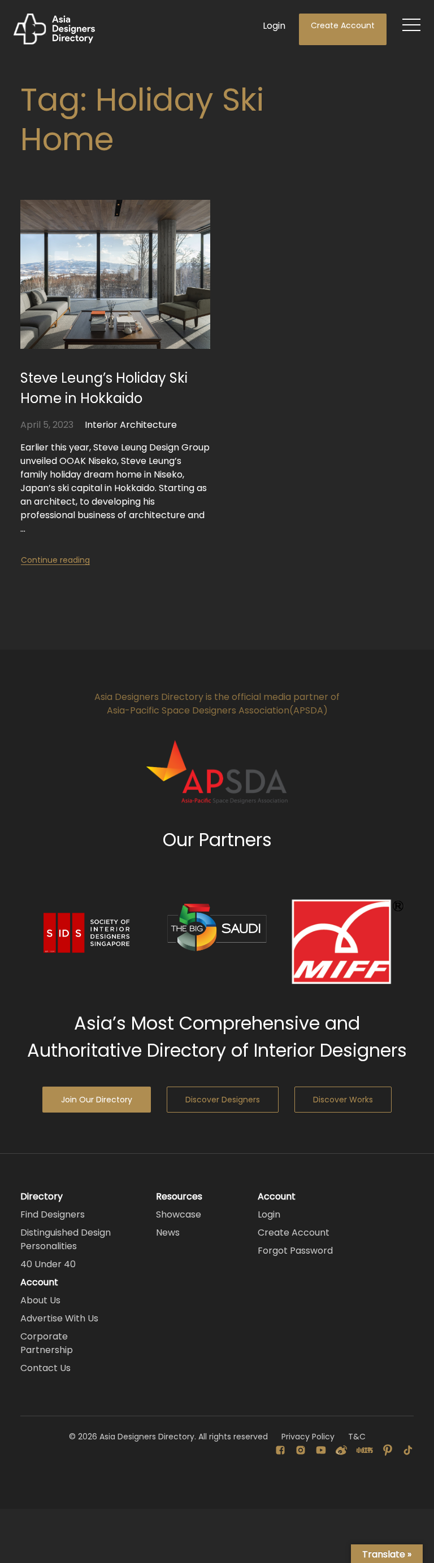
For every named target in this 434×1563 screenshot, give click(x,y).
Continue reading (55, 560)
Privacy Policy (308, 1436)
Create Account (343, 25)
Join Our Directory (96, 1099)
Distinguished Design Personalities (65, 1239)
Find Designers (52, 1214)
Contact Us (45, 1367)
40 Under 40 (48, 1264)
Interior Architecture (131, 424)
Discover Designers (222, 1099)
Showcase (178, 1214)
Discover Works (343, 1099)
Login (274, 25)
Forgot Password (295, 1250)
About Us (40, 1300)
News (168, 1232)
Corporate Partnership (46, 1343)
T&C (357, 1436)
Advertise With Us (59, 1318)
